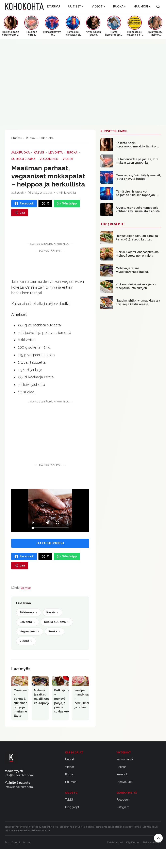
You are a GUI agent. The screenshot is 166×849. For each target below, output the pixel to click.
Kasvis (39, 152)
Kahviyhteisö (124, 759)
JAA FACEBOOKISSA (50, 543)
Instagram (122, 807)
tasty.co (26, 587)
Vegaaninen (49, 159)
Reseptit (121, 774)
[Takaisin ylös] (158, 838)
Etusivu (53, 6)
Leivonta (55, 152)
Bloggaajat (72, 807)
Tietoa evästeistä (152, 842)
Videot (97, 6)
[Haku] (158, 6)
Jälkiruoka (46, 138)
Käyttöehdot (132, 842)
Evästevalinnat (115, 842)
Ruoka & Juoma (23, 159)
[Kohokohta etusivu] (24, 6)
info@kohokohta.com (19, 775)
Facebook (122, 799)
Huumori (141, 6)
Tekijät (69, 799)
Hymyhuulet (124, 781)
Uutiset (74, 6)
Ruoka (118, 6)
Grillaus (121, 767)
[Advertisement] (50, 433)
